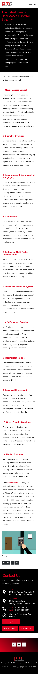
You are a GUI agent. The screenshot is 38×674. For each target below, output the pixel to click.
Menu (33, 4)
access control (13, 483)
